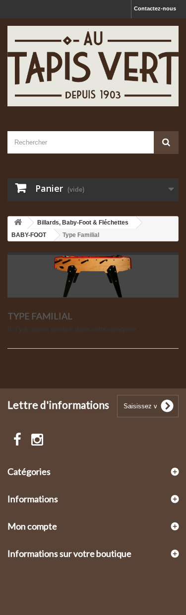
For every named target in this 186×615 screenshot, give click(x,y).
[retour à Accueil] (17, 223)
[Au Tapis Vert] (93, 66)
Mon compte (32, 526)
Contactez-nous (155, 8)
